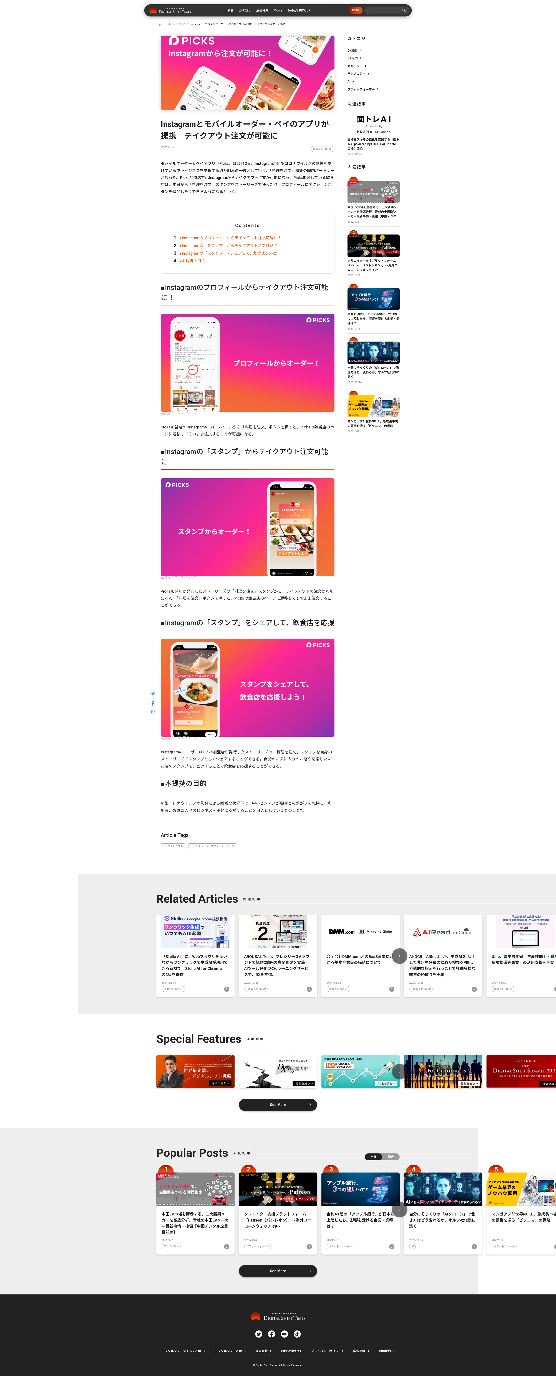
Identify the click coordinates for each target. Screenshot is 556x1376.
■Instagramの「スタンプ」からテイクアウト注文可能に (228, 245)
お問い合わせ (290, 1351)
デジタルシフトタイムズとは (181, 1351)
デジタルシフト (174, 846)
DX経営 (353, 50)
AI (349, 81)
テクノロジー (357, 73)
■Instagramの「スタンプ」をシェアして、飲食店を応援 (228, 253)
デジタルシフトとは (228, 1351)
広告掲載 (359, 1351)
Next (399, 956)
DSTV (355, 10)
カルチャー (355, 66)
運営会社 (261, 1351)
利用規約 (385, 1351)
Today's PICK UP (323, 149)
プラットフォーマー (361, 89)
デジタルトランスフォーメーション (213, 846)
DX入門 (353, 58)
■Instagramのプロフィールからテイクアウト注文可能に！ (230, 238)
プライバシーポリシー (326, 1351)
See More (278, 1105)
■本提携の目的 (192, 261)
